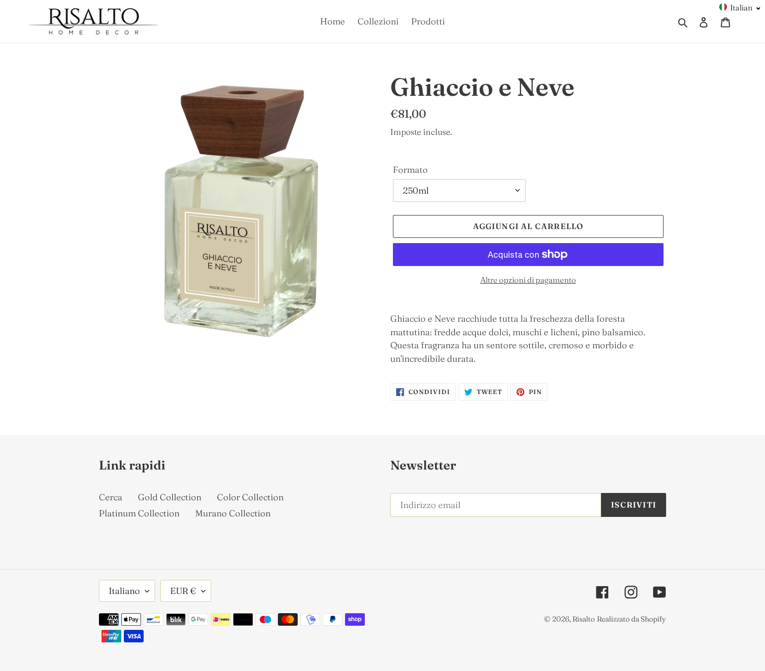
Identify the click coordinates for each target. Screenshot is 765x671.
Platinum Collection (139, 513)
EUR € (183, 590)
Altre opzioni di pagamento (528, 280)
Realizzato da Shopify (631, 619)
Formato (410, 169)
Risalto (583, 619)
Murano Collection (233, 513)
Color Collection (250, 496)
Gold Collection (169, 496)
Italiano (124, 590)
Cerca (110, 496)
